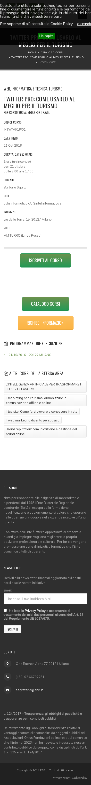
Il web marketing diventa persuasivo (32, 420)
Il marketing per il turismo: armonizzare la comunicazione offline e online (36, 400)
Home (32, 52)
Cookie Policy (79, 777)
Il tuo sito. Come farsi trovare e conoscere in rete (41, 411)
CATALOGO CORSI (45, 304)
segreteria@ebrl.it (29, 690)
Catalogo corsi (52, 52)
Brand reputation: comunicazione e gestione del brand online (41, 431)
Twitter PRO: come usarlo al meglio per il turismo (47, 57)
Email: (8, 590)
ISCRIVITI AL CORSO (45, 260)
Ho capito (46, 36)
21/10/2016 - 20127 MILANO (29, 355)
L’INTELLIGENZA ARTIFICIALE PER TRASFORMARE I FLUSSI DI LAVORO (43, 386)
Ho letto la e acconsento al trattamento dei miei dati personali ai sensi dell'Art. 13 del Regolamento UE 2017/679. (43, 614)
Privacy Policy (35, 611)
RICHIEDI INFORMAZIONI (46, 323)
